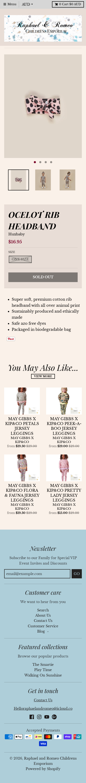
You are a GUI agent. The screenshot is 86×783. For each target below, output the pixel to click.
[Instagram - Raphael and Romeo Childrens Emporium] (39, 716)
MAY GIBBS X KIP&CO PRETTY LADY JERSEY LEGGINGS (64, 493)
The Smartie (43, 665)
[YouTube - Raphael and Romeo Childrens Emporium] (46, 716)
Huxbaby (16, 234)
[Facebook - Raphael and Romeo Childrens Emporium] (31, 716)
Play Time (43, 670)
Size (11, 252)
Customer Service (43, 626)
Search (43, 610)
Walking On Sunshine (43, 675)
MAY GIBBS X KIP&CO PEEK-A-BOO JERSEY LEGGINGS (64, 426)
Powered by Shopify (43, 769)
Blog (41, 631)
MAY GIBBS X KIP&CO (22, 440)
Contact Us (43, 621)
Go (77, 574)
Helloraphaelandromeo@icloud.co (43, 709)
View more (43, 376)
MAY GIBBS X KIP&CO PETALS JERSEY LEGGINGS (22, 426)
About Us (43, 615)
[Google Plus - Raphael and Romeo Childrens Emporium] (54, 716)
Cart (70, 4)
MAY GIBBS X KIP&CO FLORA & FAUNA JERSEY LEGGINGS (22, 493)
